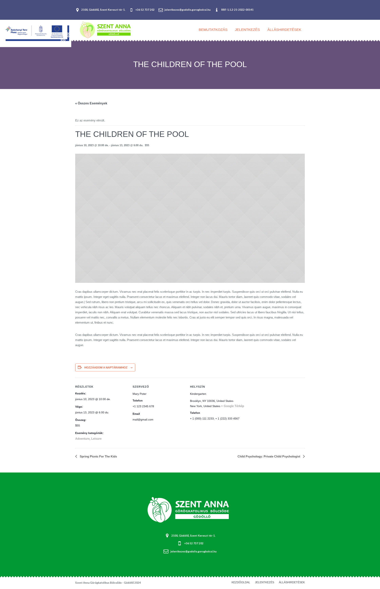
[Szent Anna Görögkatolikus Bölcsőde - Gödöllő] (190, 510)
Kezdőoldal (241, 582)
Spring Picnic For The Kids (98, 456)
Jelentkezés (264, 582)
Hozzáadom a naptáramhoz (105, 367)
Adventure (82, 438)
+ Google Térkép (232, 406)
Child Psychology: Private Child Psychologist (269, 456)
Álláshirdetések (292, 582)
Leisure (96, 438)
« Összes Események (91, 103)
